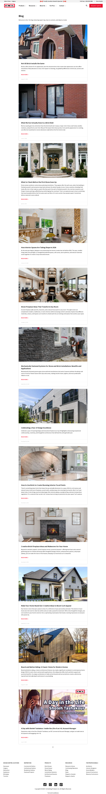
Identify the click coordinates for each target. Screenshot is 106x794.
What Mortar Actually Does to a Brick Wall (37, 123)
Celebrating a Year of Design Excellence (36, 428)
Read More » (24, 74)
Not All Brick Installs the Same (32, 63)
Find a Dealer (99, 1)
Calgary (14, 1)
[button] (25, 6)
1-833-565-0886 (89, 1)
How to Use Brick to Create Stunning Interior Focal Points (43, 485)
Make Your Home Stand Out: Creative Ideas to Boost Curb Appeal (46, 606)
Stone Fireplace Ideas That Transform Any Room (39, 307)
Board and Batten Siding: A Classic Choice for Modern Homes (44, 667)
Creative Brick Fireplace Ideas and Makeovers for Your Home (44, 546)
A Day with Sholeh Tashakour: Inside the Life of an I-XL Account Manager (48, 728)
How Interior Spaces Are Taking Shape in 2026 (38, 247)
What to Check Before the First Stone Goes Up (39, 182)
